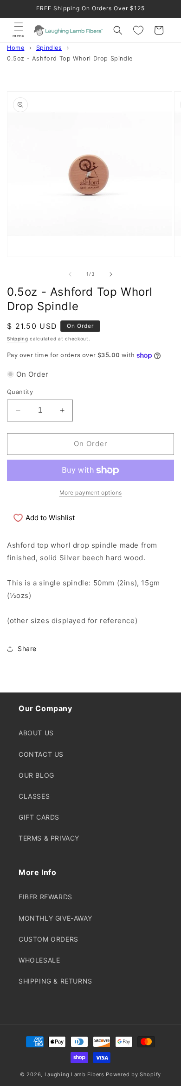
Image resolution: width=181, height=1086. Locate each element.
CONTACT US (41, 754)
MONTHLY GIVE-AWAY (55, 918)
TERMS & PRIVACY (49, 838)
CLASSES (34, 796)
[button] (18, 30)
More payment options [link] (90, 492)
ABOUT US (36, 733)
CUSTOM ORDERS (48, 939)
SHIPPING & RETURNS (55, 981)
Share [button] (27, 648)
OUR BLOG (36, 775)
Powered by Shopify (133, 1074)
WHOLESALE (39, 960)
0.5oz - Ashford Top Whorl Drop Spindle (70, 58)
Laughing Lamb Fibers (74, 1074)
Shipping (17, 338)
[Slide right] (111, 274)
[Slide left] (70, 274)
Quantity (20, 391)
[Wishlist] (138, 30)
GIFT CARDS (39, 817)
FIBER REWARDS (45, 897)
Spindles (49, 47)
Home (15, 47)
